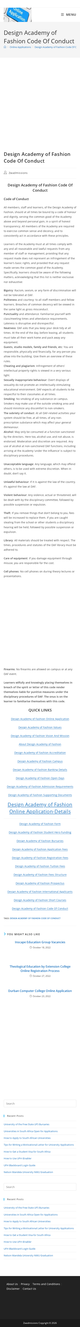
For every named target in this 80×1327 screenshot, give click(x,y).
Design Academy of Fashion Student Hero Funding (40, 832)
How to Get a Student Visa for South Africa (27, 1151)
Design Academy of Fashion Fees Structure (40, 874)
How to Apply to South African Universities (27, 1138)
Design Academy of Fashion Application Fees (40, 849)
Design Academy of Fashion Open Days (40, 778)
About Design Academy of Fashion (40, 744)
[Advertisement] (40, 109)
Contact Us (29, 1288)
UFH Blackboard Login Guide (19, 1165)
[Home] (5, 47)
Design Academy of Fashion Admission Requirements (40, 786)
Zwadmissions (18, 173)
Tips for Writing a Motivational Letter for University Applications (39, 1144)
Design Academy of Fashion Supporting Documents (40, 795)
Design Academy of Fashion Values (40, 727)
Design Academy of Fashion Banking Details (40, 769)
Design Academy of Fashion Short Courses (40, 900)
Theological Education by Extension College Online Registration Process (40, 968)
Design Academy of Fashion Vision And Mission (40, 736)
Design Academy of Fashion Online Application (40, 719)
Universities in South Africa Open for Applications (31, 1131)
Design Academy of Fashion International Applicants (40, 891)
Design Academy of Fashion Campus (40, 761)
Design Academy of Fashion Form (40, 824)
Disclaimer (13, 1288)
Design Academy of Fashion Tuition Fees (40, 866)
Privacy (25, 1284)
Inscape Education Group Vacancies (40, 942)
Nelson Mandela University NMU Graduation (28, 1172)
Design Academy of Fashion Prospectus (40, 883)
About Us (12, 1284)
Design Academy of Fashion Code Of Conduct (40, 908)
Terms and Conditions (46, 1284)
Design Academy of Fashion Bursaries (40, 841)
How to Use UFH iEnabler (17, 1158)
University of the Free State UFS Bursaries (26, 1124)
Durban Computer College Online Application (40, 991)
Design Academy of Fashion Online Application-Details (40, 808)
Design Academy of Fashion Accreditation (40, 752)
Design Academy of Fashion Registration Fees (40, 857)
